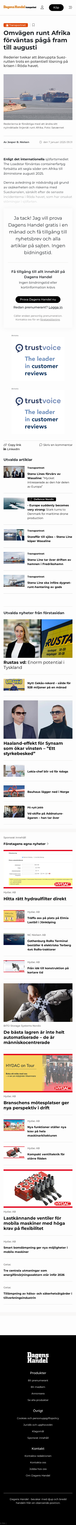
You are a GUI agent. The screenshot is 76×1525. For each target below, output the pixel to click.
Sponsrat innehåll (38, 1437)
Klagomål (38, 1431)
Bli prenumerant (38, 1380)
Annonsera (38, 1393)
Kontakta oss (38, 1462)
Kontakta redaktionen (38, 1455)
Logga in (56, 307)
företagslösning (50, 319)
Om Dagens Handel (38, 1475)
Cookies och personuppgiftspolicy (38, 1418)
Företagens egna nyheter (25, 844)
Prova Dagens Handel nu (38, 299)
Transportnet (17, 25)
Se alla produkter (38, 1400)
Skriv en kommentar (57, 445)
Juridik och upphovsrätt (38, 1424)
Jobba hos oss (38, 1469)
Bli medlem (38, 1387)
